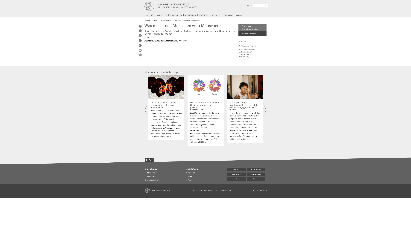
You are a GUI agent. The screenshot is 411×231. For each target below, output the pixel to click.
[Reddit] (140, 35)
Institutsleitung (150, 173)
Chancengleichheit (152, 180)
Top (151, 160)
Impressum (197, 190)
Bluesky (191, 176)
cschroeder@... (245, 57)
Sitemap (255, 179)
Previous (145, 110)
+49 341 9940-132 (246, 52)
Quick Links (151, 169)
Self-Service (237, 179)
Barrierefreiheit (225, 190)
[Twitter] (140, 40)
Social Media (192, 169)
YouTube (191, 180)
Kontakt (236, 169)
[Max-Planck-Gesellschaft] (148, 190)
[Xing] (140, 45)
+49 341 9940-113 (246, 54)
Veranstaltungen (255, 169)
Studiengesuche (256, 174)
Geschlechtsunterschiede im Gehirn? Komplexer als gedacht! (204, 105)
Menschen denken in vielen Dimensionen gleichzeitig (164, 103)
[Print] (140, 55)
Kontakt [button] (242, 41)
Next (265, 110)
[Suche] (266, 5)
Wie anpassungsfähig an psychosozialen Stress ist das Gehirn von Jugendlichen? (244, 105)
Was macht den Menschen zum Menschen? (161, 40)
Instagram (191, 173)
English (249, 6)
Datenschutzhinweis (210, 190)
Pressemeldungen (249, 34)
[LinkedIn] (140, 31)
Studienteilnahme (233, 15)
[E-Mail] (140, 50)
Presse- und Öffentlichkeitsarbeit (250, 27)
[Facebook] (140, 26)
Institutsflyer (149, 176)
